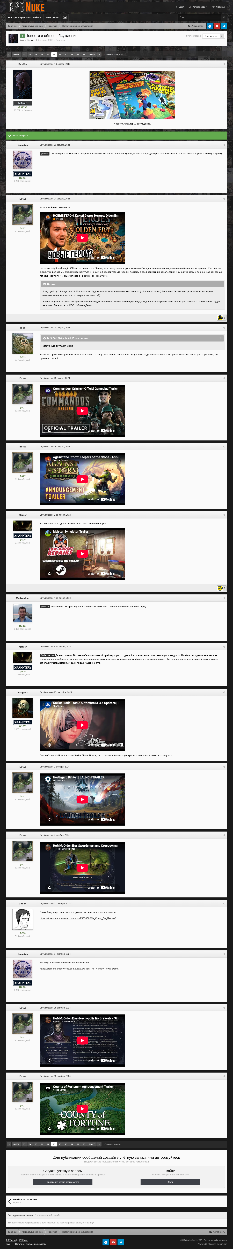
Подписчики (211, 36)
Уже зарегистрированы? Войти (24, 17)
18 (54, 54)
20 (66, 54)
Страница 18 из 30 (113, 54)
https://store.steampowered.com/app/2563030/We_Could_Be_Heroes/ (78, 918)
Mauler (23, 515)
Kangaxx (23, 692)
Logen (22, 903)
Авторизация (194, 36)
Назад (16, 54)
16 (42, 54)
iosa (22, 327)
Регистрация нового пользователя (62, 1182)
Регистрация (52, 17)
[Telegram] (210, 26)
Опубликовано (55, 64)
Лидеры (220, 7)
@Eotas (45, 153)
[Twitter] (224, 26)
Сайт (181, 7)
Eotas (22, 198)
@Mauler (45, 607)
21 (72, 54)
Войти (170, 1182)
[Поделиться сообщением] (224, 64)
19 (60, 54)
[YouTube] (217, 26)
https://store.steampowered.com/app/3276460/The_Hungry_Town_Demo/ (79, 968)
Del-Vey (30, 40)
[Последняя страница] (99, 54)
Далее (92, 54)
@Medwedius (47, 655)
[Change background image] (64, 17)
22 (78, 54)
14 (30, 54)
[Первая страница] (9, 54)
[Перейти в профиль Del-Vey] (13, 38)
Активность (198, 7)
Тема (8, 1244)
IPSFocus (23, 1240)
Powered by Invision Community (212, 1244)
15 (36, 54)
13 (24, 54)
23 (84, 54)
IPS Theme (11, 1240)
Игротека (60, 40)
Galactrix (23, 145)
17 (48, 54)
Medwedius (22, 598)
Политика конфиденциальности (30, 1244)
